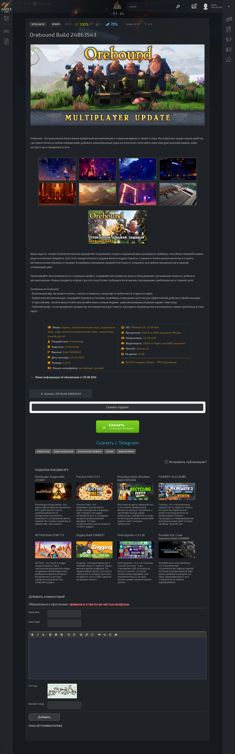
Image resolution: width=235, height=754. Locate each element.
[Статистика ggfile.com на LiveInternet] (217, 751)
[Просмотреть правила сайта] (229, 29)
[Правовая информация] (229, 59)
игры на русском (63, 451)
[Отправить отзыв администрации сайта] (229, 19)
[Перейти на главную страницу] (6, 6)
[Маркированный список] (68, 634)
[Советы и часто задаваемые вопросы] (229, 39)
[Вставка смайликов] (81, 634)
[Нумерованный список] (74, 634)
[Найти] (178, 7)
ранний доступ (56, 336)
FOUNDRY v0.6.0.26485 (172, 476)
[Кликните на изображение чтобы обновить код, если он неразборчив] (62, 697)
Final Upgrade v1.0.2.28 (131, 535)
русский (99, 368)
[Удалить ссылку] (92, 634)
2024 (81, 357)
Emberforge (77, 341)
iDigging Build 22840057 (90, 535)
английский (86, 368)
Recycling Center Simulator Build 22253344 (134, 478)
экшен (109, 451)
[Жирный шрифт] (32, 634)
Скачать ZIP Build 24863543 (62, 393)
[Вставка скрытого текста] (116, 634)
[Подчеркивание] (43, 634)
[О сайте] (229, 49)
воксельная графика (89, 451)
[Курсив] (38, 634)
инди (58, 331)
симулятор (43, 451)
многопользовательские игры (79, 331)
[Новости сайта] (6, 41)
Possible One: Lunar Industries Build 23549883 (174, 537)
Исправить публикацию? (188, 462)
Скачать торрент (117, 407)
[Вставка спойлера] (110, 634)
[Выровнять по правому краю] (61, 634)
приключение (126, 451)
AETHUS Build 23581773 (49, 535)
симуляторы (106, 331)
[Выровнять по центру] (56, 634)
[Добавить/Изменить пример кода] (105, 634)
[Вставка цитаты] (99, 634)
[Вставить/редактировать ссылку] (86, 634)
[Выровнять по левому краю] (50, 634)
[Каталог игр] (6, 31)
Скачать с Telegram (117, 442)
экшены (65, 327)
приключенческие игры (86, 327)
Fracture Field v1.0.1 (88, 476)
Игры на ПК (38, 24)
